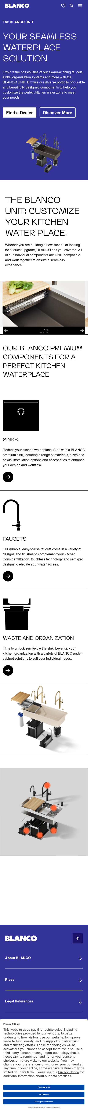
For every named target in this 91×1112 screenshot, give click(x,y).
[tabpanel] (44, 304)
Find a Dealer (19, 112)
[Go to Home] (17, 6)
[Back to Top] (78, 938)
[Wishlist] (63, 5)
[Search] (71, 5)
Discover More (57, 112)
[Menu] (80, 5)
